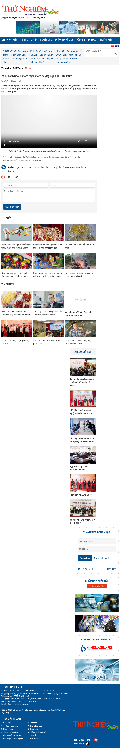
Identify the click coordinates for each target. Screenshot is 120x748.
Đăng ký (111, 568)
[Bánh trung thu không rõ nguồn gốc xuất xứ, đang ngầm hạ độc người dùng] (48, 260)
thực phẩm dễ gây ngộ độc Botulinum (69, 167)
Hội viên (81, 39)
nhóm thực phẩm (42, 167)
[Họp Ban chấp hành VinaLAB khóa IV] (83, 454)
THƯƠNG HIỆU (105, 39)
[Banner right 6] (97, 670)
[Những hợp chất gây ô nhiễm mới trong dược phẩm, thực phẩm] (16, 232)
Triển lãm (34, 729)
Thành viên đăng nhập (96, 532)
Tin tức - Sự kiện (28, 39)
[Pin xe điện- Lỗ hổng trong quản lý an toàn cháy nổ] (80, 260)
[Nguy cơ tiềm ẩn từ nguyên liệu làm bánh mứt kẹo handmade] (16, 260)
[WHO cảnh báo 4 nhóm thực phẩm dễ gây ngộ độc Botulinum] (16, 299)
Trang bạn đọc (36, 726)
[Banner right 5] (97, 645)
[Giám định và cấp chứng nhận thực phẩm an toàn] (80, 328)
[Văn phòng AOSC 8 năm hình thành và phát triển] (80, 299)
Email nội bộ (35, 738)
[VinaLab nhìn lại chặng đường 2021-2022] (16, 328)
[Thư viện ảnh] (97, 623)
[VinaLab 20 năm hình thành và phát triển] (48, 328)
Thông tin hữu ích (64, 39)
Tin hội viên (87, 568)
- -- (23, 701)
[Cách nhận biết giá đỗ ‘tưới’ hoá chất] (80, 232)
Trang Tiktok (79, 743)
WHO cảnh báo (8, 171)
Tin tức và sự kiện (10, 726)
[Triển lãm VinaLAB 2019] (83, 482)
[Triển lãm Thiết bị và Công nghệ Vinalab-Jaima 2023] (83, 398)
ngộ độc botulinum (24, 167)
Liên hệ (33, 735)
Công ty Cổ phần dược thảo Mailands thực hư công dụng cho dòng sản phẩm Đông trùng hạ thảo (41, 157)
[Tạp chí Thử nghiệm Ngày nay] (30, 11)
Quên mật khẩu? (101, 558)
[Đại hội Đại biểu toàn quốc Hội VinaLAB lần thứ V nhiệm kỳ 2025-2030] (83, 366)
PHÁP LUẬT (8, 45)
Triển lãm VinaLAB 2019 (81, 494)
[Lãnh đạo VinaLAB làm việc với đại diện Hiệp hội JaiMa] (83, 426)
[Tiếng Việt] (112, 45)
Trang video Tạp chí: (82, 739)
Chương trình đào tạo (12, 735)
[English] (117, 45)
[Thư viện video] (97, 603)
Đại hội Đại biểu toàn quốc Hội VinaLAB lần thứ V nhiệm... (82, 382)
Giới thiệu (12, 39)
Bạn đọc (92, 39)
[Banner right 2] (97, 584)
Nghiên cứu (46, 39)
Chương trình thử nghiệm (13, 738)
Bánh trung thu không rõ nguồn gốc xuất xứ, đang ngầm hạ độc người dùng (47, 276)
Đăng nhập (85, 558)
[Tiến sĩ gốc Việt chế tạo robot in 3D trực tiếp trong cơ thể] (48, 299)
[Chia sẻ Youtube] (96, 739)
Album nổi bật (82, 352)
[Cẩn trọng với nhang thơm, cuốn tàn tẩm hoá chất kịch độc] (48, 232)
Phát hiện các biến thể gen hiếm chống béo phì (22, 160)
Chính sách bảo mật (38, 732)
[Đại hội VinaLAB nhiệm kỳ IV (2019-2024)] (83, 507)
